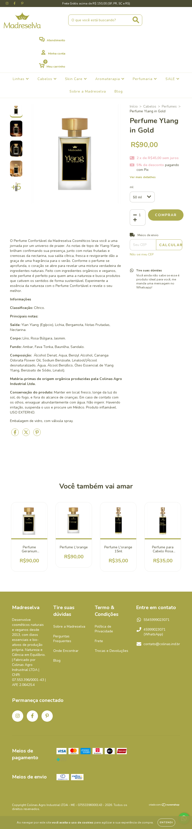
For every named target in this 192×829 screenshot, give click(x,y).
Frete (99, 641)
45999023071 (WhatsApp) (155, 632)
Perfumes (169, 106)
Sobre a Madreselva (88, 91)
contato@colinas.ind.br (162, 644)
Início (134, 106)
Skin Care (74, 79)
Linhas (19, 79)
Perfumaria (143, 79)
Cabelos (46, 79)
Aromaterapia (108, 79)
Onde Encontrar (65, 650)
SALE (171, 79)
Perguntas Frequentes (62, 638)
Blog (118, 91)
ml (132, 187)
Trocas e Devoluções (111, 650)
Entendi (166, 822)
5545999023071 (157, 619)
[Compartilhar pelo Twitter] (26, 434)
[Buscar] (136, 20)
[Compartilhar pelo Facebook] (15, 434)
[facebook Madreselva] (15, 3)
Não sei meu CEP (142, 254)
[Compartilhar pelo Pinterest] (37, 434)
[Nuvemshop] (164, 805)
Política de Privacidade (104, 629)
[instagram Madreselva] (7, 3)
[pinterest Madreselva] (22, 3)
